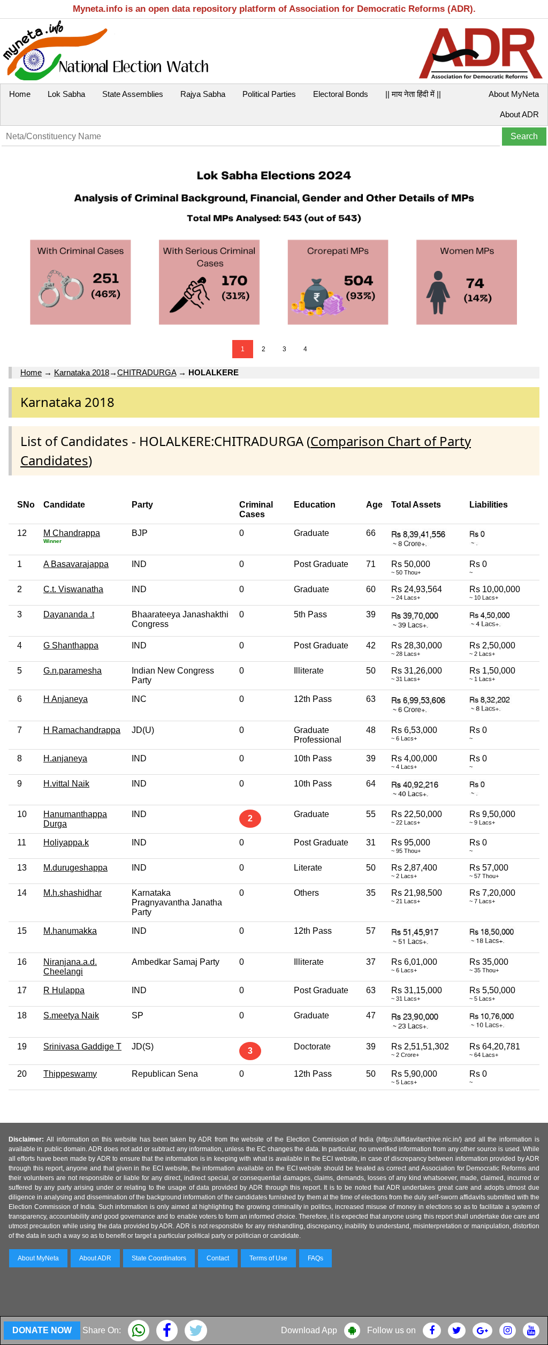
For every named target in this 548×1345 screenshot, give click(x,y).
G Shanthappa (70, 645)
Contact (218, 1258)
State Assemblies (132, 94)
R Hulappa (64, 990)
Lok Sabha (66, 94)
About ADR (519, 114)
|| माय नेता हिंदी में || (413, 94)
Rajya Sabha (202, 94)
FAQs (315, 1258)
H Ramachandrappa (81, 730)
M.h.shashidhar (72, 892)
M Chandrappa (71, 533)
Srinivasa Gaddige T (82, 1046)
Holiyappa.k (66, 842)
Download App (309, 1330)
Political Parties (269, 94)
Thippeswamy (70, 1073)
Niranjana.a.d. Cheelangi (70, 966)
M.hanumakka (70, 930)
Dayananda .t (68, 614)
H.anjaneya (65, 758)
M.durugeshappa (75, 867)
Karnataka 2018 (81, 372)
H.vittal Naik (66, 783)
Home (20, 94)
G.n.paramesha (72, 670)
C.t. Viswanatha (73, 589)
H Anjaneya (65, 699)
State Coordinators (159, 1258)
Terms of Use (268, 1258)
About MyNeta (514, 94)
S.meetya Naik (71, 1015)
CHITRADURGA (146, 372)
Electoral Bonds (340, 94)
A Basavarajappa (76, 564)
